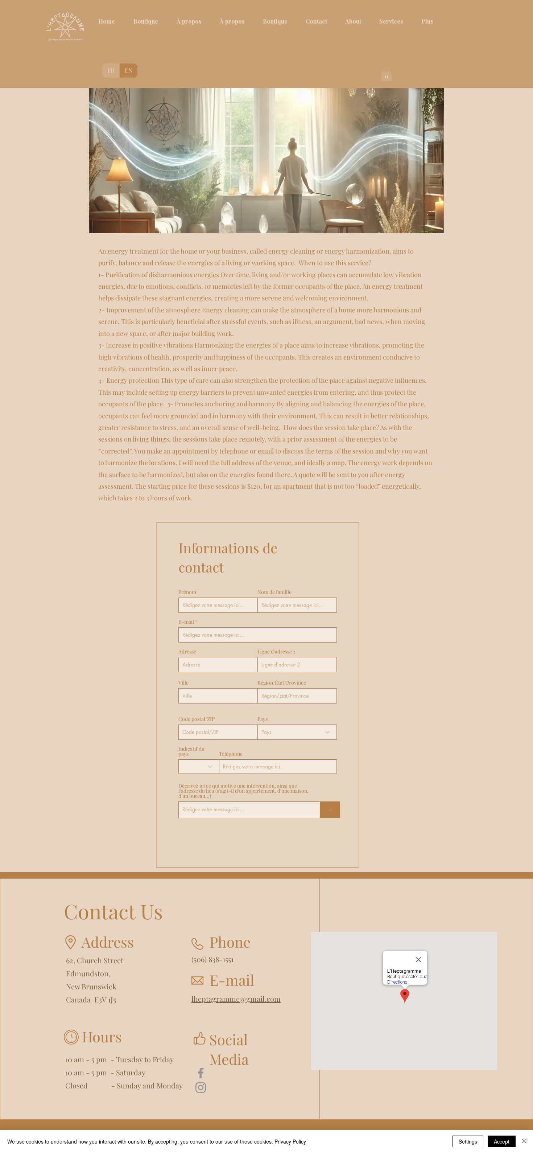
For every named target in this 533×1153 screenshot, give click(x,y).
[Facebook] (201, 1073)
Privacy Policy (290, 1141)
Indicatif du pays (191, 751)
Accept (501, 1141)
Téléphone (231, 753)
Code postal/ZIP (196, 719)
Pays (262, 719)
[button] (386, 74)
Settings (468, 1141)
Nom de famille (274, 592)
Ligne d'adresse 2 (276, 651)
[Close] (524, 1141)
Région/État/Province (281, 682)
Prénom (187, 592)
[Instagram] (201, 1087)
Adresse (187, 651)
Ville (183, 682)
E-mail (186, 621)
